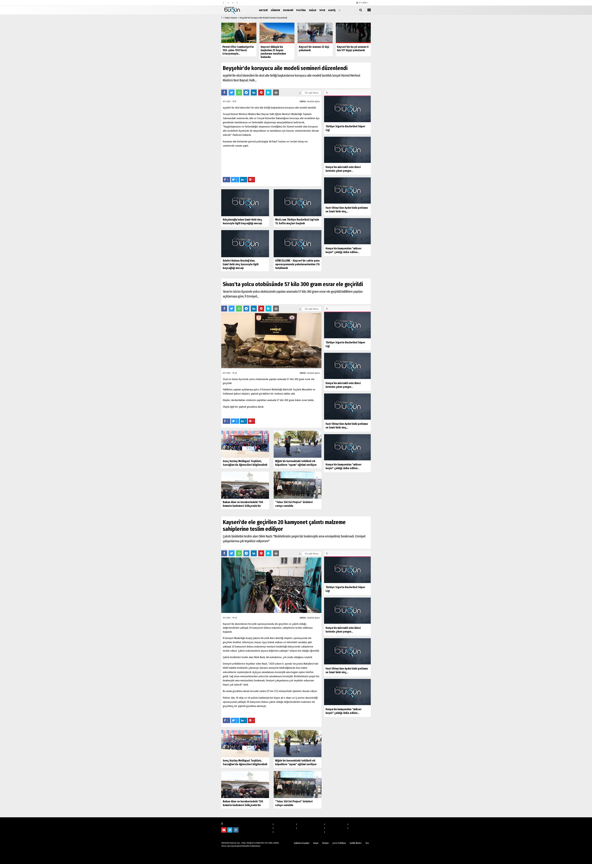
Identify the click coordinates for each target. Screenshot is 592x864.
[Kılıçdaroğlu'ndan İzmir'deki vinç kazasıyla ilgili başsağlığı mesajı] (245, 202)
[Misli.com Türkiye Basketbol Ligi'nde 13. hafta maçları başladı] (297, 202)
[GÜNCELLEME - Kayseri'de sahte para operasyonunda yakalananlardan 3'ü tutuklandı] (297, 243)
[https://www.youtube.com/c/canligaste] (223, 830)
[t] (339, 10)
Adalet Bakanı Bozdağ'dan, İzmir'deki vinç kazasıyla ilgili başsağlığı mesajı (241, 264)
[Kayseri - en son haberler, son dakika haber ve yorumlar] (236, 10)
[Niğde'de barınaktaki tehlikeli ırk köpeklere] (297, 444)
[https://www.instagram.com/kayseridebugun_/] (235, 830)
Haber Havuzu (231, 17)
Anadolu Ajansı (313, 101)
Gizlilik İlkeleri (356, 843)
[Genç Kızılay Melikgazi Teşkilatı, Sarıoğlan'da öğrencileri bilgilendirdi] (245, 444)
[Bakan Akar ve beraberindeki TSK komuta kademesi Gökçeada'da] (245, 485)
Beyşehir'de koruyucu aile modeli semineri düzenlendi (263, 17)
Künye (316, 843)
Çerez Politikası (339, 843)
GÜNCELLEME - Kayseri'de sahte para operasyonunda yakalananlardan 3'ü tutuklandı (297, 264)
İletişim (325, 843)
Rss (367, 843)
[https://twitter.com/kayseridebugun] (229, 830)
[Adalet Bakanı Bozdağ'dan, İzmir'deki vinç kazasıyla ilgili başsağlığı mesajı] (245, 243)
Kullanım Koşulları (301, 843)
